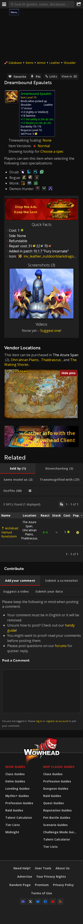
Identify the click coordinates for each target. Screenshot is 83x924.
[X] (30, 901)
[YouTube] (53, 901)
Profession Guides (19, 803)
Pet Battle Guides (56, 818)
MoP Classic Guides (58, 767)
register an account (57, 721)
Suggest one (50, 330)
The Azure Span (65, 355)
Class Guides (15, 774)
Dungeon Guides (55, 788)
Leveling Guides (17, 788)
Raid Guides (14, 810)
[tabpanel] (41, 529)
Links (53, 76)
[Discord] (23, 901)
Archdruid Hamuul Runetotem (9, 532)
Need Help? (22, 868)
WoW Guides (15, 767)
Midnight (12, 832)
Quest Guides (53, 803)
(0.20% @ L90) (45, 119)
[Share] (78, 4)
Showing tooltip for (24, 151)
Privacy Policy (63, 885)
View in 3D (69, 76)
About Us (63, 868)
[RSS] (60, 901)
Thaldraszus (51, 359)
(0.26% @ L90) (43, 122)
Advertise (24, 876)
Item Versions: (20, 146)
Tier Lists (12, 825)
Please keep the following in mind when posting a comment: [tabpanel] (41, 663)
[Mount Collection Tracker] (41, 436)
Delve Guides (15, 781)
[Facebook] (45, 901)
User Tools (43, 868)
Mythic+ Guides (17, 796)
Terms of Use (41, 893)
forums (61, 645)
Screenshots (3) (41, 265)
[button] (38, 389)
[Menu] (4, 4)
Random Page (20, 885)
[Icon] (11, 97)
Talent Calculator (18, 818)
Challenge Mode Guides (61, 832)
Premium (42, 885)
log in (39, 721)
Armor (41, 63)
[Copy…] (61, 504)
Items (29, 63)
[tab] (18, 468)
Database (15, 63)
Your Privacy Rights (51, 876)
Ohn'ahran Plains (25, 359)
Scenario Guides (55, 825)
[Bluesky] (38, 901)
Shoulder (70, 63)
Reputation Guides (57, 810)
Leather (54, 63)
